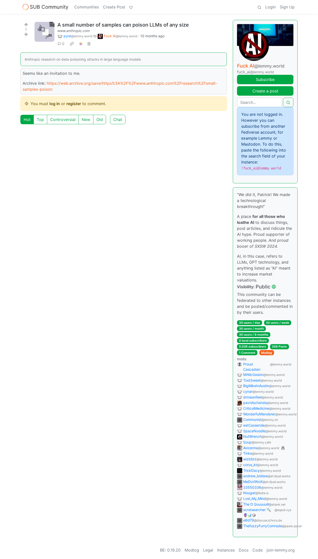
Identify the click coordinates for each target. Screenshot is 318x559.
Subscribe (265, 79)
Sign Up (287, 6)
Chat (117, 119)
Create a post (265, 90)
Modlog (266, 353)
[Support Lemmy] (131, 7)
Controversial (63, 119)
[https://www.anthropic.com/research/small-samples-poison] (44, 32)
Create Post (114, 6)
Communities (86, 6)
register (73, 103)
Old (99, 119)
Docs (243, 550)
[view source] (89, 43)
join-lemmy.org (281, 550)
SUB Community (49, 7)
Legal (208, 550)
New (86, 119)
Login (270, 6)
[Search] (259, 7)
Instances (226, 550)
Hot (27, 119)
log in (54, 103)
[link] (72, 43)
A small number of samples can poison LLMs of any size (123, 25)
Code (257, 550)
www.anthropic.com (73, 31)
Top (40, 119)
